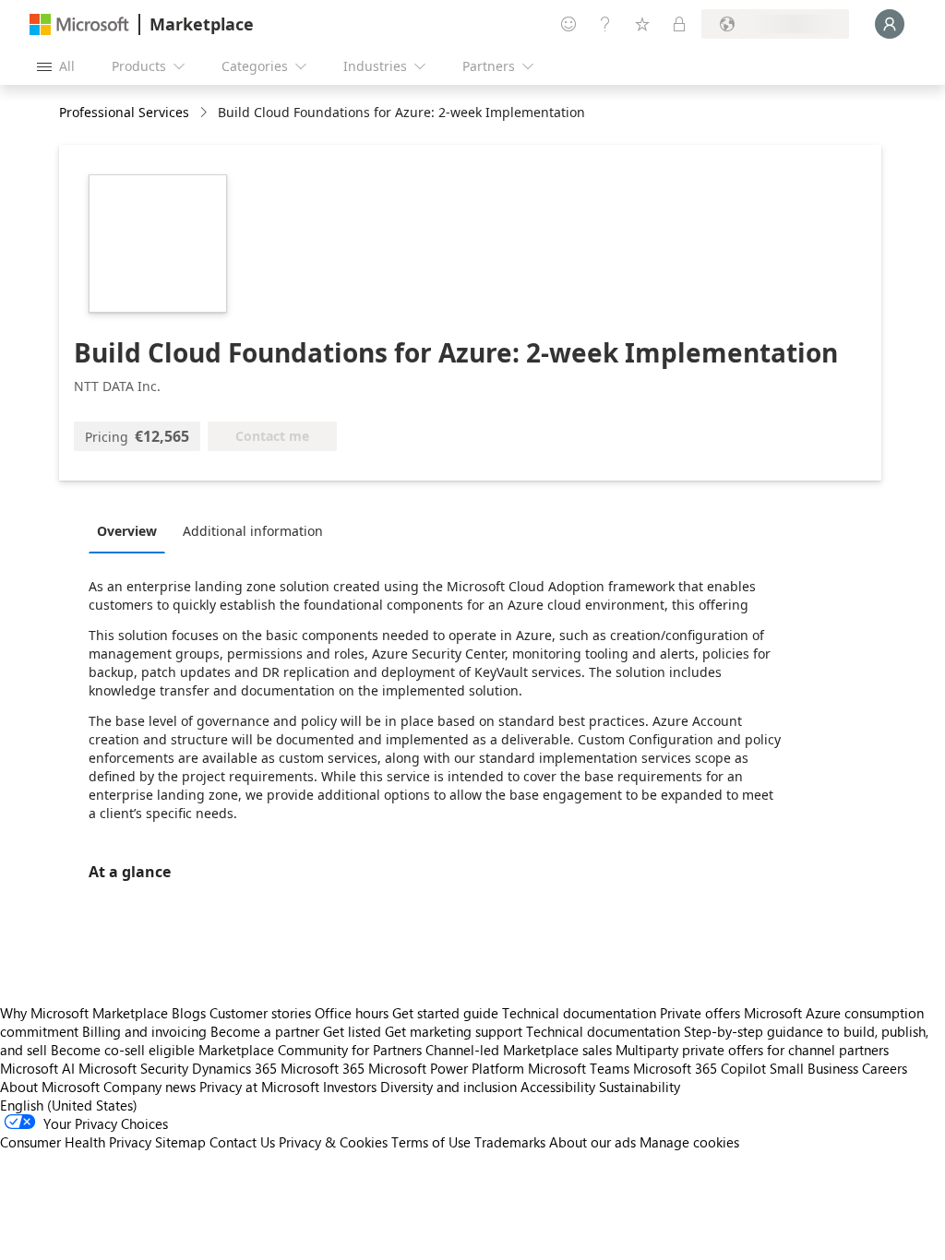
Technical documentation (579, 1013)
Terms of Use (431, 1142)
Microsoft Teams (578, 1068)
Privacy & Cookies (333, 1142)
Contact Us (242, 1142)
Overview (127, 531)
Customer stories (260, 1013)
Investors (350, 1086)
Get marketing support (453, 1031)
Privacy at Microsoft (259, 1086)
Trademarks (509, 1142)
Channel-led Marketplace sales (518, 1049)
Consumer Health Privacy (75, 1142)
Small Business (814, 1068)
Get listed (352, 1031)
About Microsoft (50, 1086)
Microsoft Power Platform (446, 1068)
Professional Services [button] (124, 112)
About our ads (592, 1142)
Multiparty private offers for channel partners (752, 1049)
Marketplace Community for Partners (310, 1049)
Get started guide (445, 1013)
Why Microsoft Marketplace (84, 1013)
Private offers (700, 1013)
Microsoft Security (133, 1068)
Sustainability (639, 1086)
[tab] (131, 530)
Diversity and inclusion (448, 1086)
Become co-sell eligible (123, 1049)
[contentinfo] (205, 113)
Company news (149, 1086)
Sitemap (180, 1142)
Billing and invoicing (144, 1031)
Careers (884, 1068)
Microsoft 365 (323, 1068)
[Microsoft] (79, 24)
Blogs (189, 1013)
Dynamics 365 (234, 1068)
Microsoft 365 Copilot (699, 1068)
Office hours (352, 1013)
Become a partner (264, 1031)
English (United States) (69, 1105)
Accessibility (557, 1086)
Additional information (253, 531)
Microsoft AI (37, 1068)
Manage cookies (689, 1142)
